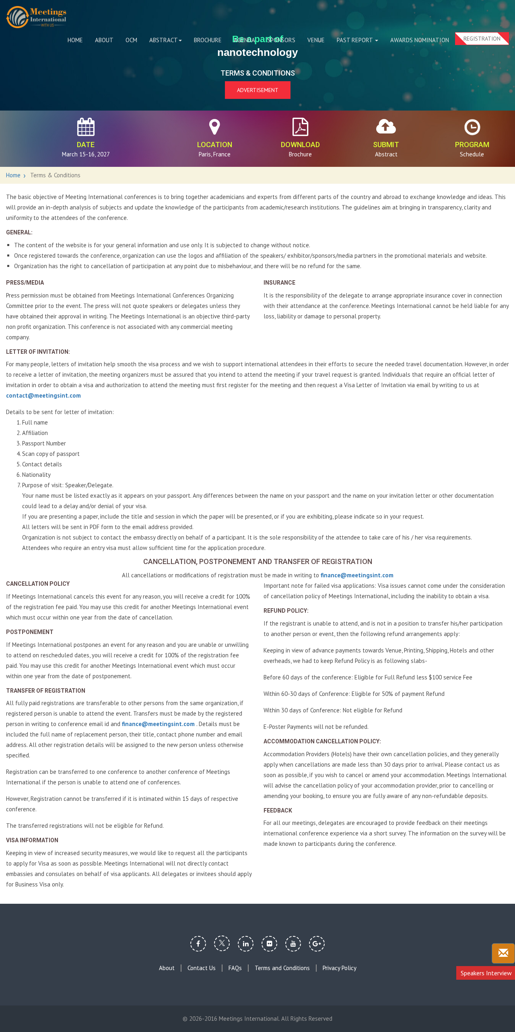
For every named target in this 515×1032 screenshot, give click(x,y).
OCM (131, 40)
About (104, 40)
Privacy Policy (339, 968)
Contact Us (201, 968)
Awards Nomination (419, 40)
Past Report (355, 40)
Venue (316, 40)
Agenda (244, 40)
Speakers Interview (486, 973)
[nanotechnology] (36, 17)
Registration (482, 38)
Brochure (208, 40)
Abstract (163, 40)
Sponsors (281, 40)
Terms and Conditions (282, 968)
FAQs (235, 968)
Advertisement (257, 90)
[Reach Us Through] (503, 953)
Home (75, 40)
